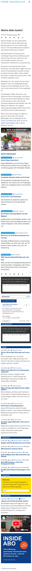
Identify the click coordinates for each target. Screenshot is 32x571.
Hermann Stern (13, 35)
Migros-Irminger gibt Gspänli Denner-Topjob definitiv (15, 389)
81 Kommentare (17, 419)
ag (10, 460)
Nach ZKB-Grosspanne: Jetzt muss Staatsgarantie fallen (12, 463)
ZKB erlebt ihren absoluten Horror (12, 449)
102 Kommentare (18, 467)
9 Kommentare (17, 386)
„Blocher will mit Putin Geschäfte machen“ (15, 501)
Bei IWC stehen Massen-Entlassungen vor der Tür (15, 471)
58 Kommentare (17, 350)
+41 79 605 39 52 (8, 281)
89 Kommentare (17, 460)
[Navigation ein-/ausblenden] (29, 1)
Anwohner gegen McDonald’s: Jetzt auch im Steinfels (15, 423)
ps (10, 403)
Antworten (6, 321)
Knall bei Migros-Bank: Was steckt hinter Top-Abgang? (15, 455)
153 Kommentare (18, 441)
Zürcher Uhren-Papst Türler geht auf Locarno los (15, 353)
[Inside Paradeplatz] (13, 1)
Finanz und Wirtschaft (8, 121)
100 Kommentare (17, 403)
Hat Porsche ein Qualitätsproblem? (12, 406)
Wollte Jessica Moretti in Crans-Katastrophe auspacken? (15, 371)
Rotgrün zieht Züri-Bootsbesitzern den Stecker (16, 443)
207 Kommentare (18, 446)
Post (24, 281)
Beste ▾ (28, 296)
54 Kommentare (13, 499)
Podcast (22, 499)
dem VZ (19, 121)
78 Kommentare (17, 368)
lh (9, 350)
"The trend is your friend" (9, 304)
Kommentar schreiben (8, 301)
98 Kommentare (17, 452)
